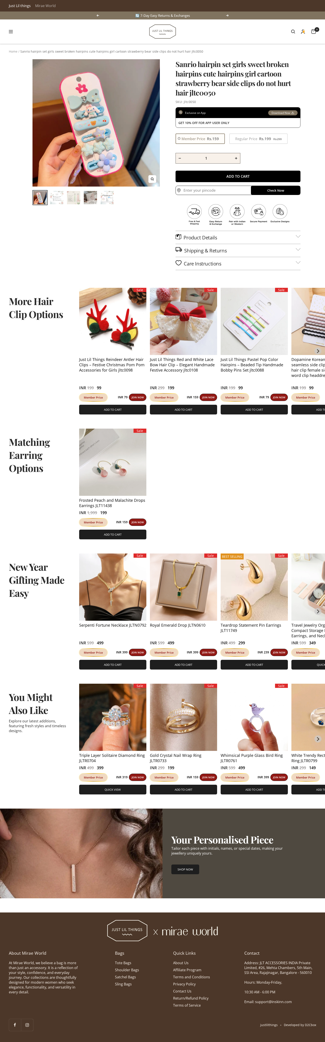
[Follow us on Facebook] (15, 1025)
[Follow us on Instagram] (27, 1025)
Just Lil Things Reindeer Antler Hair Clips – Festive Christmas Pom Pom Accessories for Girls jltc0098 (112, 365)
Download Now (280, 113)
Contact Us (182, 991)
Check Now (275, 190)
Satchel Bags (125, 977)
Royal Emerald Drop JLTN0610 (177, 625)
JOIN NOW (138, 397)
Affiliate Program (187, 970)
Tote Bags (123, 962)
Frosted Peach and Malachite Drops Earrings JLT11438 (112, 503)
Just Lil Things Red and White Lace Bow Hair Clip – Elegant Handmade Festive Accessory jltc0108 (182, 365)
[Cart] (313, 31)
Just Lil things (20, 5)
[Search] (293, 32)
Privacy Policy (184, 984)
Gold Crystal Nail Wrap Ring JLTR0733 (175, 758)
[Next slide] (317, 351)
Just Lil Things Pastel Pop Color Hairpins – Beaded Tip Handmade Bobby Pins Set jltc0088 (252, 365)
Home (13, 51)
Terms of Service (187, 1005)
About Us (181, 962)
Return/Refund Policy (190, 998)
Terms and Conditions (191, 977)
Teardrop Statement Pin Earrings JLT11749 (251, 627)
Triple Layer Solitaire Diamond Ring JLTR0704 (112, 758)
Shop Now (185, 869)
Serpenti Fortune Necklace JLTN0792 (112, 625)
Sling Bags (123, 984)
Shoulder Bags (127, 970)
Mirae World (45, 5)
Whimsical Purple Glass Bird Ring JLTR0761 (252, 758)
